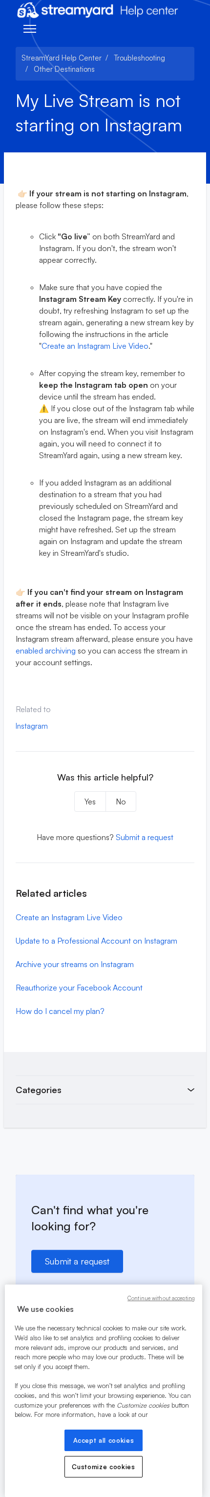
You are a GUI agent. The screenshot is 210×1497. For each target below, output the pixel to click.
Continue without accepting (161, 1298)
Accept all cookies (103, 1440)
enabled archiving (46, 650)
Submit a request (144, 837)
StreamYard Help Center (61, 58)
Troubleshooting (139, 58)
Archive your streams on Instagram (75, 964)
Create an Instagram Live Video (95, 346)
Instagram (32, 726)
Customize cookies (103, 1467)
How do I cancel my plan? (60, 1011)
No (121, 801)
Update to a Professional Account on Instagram (96, 941)
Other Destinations (64, 69)
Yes (90, 801)
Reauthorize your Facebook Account (79, 987)
